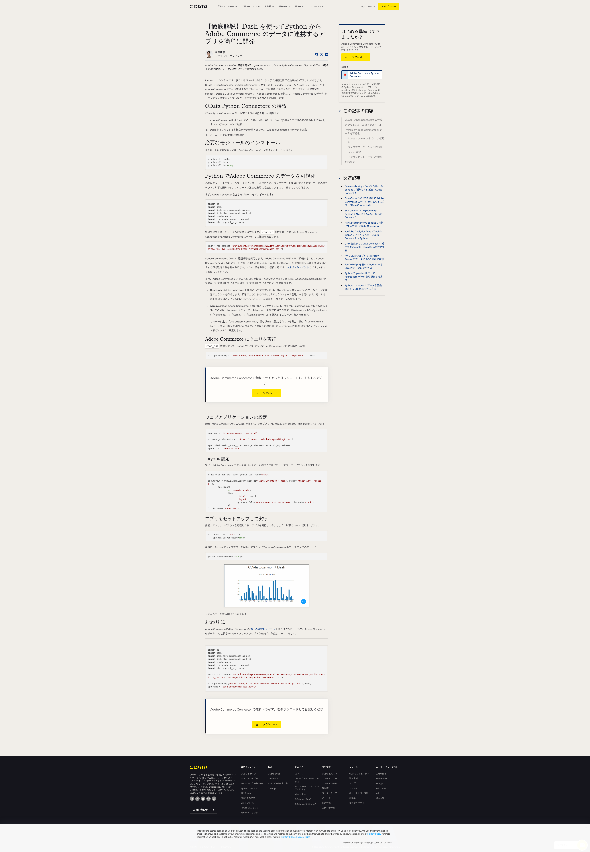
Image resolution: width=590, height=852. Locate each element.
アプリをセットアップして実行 (365, 157)
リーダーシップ (329, 793)
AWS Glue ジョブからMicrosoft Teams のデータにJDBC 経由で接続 (364, 257)
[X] (197, 798)
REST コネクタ (248, 798)
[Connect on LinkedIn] (326, 54)
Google (379, 783)
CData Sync (274, 773)
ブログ (352, 783)
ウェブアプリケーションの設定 (365, 147)
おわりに (350, 162)
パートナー (300, 794)
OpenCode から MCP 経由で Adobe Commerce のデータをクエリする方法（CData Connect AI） (365, 202)
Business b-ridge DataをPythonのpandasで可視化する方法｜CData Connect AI (364, 190)
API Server (246, 793)
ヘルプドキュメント (298, 267)
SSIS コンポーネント (278, 783)
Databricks (381, 778)
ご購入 (362, 6)
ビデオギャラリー (357, 802)
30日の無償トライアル (262, 629)
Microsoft (381, 788)
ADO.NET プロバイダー (252, 783)
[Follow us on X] (321, 54)
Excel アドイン (248, 802)
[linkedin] (192, 798)
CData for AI (317, 6)
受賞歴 (325, 788)
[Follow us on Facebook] (316, 54)
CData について (330, 773)
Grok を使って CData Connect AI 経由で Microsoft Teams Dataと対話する (365, 247)
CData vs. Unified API (305, 804)
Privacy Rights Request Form (295, 837)
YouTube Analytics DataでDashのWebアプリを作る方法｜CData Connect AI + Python (363, 235)
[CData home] (201, 6)
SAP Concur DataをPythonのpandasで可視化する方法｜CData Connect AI (363, 214)
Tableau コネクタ (249, 812)
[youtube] (203, 798)
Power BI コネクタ (250, 807)
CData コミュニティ (359, 773)
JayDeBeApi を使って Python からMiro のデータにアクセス (364, 266)
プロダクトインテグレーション (307, 780)
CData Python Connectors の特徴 (363, 119)
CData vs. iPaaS (303, 799)
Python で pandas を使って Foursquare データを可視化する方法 (364, 277)
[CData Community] (214, 798)
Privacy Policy (374, 833)
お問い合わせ (387, 6)
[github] (208, 798)
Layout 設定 (354, 152)
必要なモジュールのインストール (363, 125)
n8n (378, 793)
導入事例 (353, 778)
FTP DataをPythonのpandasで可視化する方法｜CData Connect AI (364, 224)
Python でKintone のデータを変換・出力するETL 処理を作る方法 (364, 287)
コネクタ (299, 773)
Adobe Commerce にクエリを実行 (366, 140)
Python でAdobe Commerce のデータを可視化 (363, 131)
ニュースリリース (330, 778)
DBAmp (272, 788)
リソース (353, 788)
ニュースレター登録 (358, 793)
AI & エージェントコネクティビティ (307, 788)
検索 (370, 6)
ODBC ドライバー (249, 773)
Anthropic (381, 773)
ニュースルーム (329, 783)
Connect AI (273, 778)
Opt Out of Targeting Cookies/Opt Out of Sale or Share (367, 843)
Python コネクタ (249, 788)
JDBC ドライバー (249, 778)
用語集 (352, 798)
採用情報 (326, 802)
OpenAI (380, 798)
